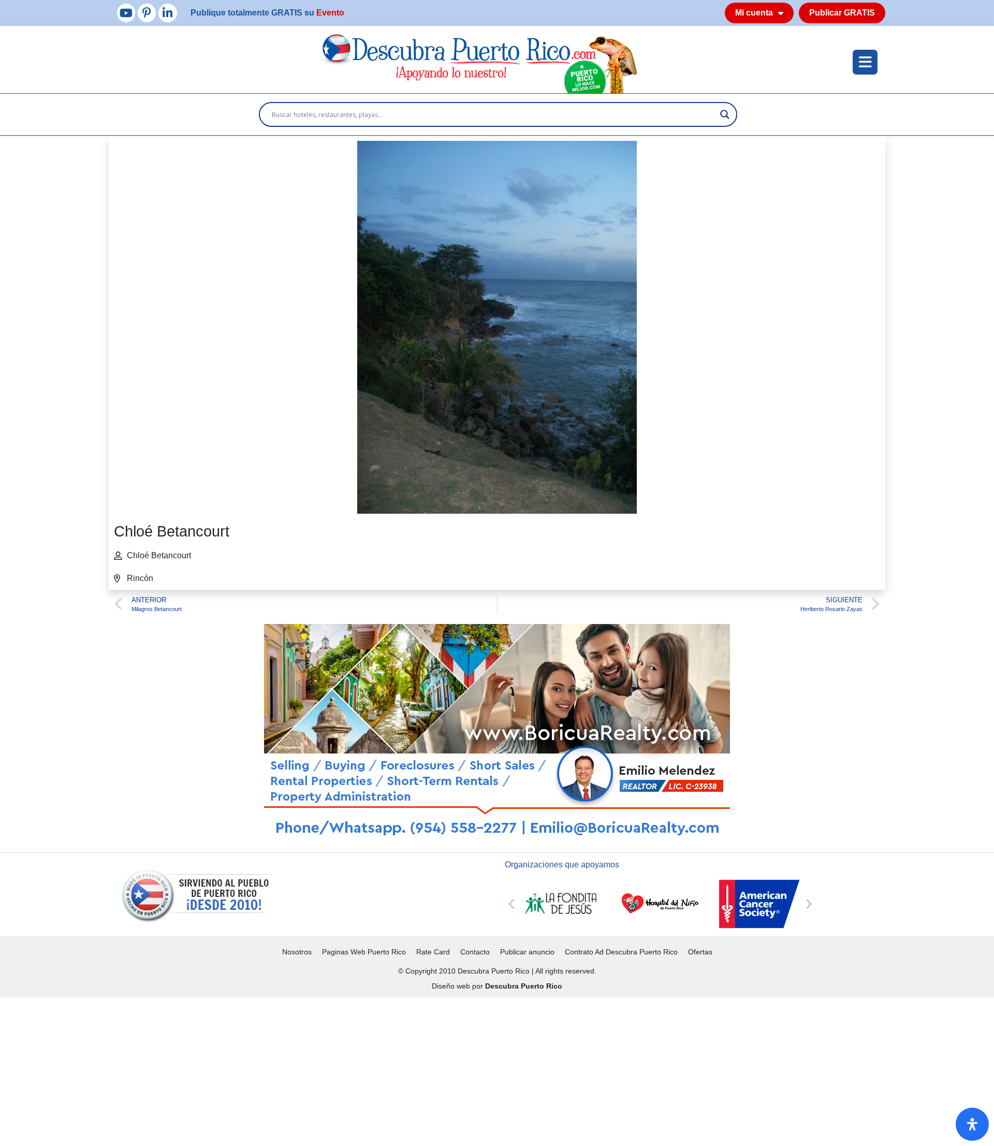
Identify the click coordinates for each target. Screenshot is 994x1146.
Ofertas (700, 952)
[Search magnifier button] (725, 114)
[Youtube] (126, 13)
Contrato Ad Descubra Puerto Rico (621, 952)
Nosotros (297, 952)
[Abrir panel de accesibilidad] (972, 1124)
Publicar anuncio (527, 952)
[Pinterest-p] (147, 13)
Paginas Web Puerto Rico (364, 952)
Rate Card (433, 952)
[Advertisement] (310, 1069)
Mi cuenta (754, 12)
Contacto (475, 952)
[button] (511, 903)
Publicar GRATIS (842, 12)
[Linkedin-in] (167, 13)
